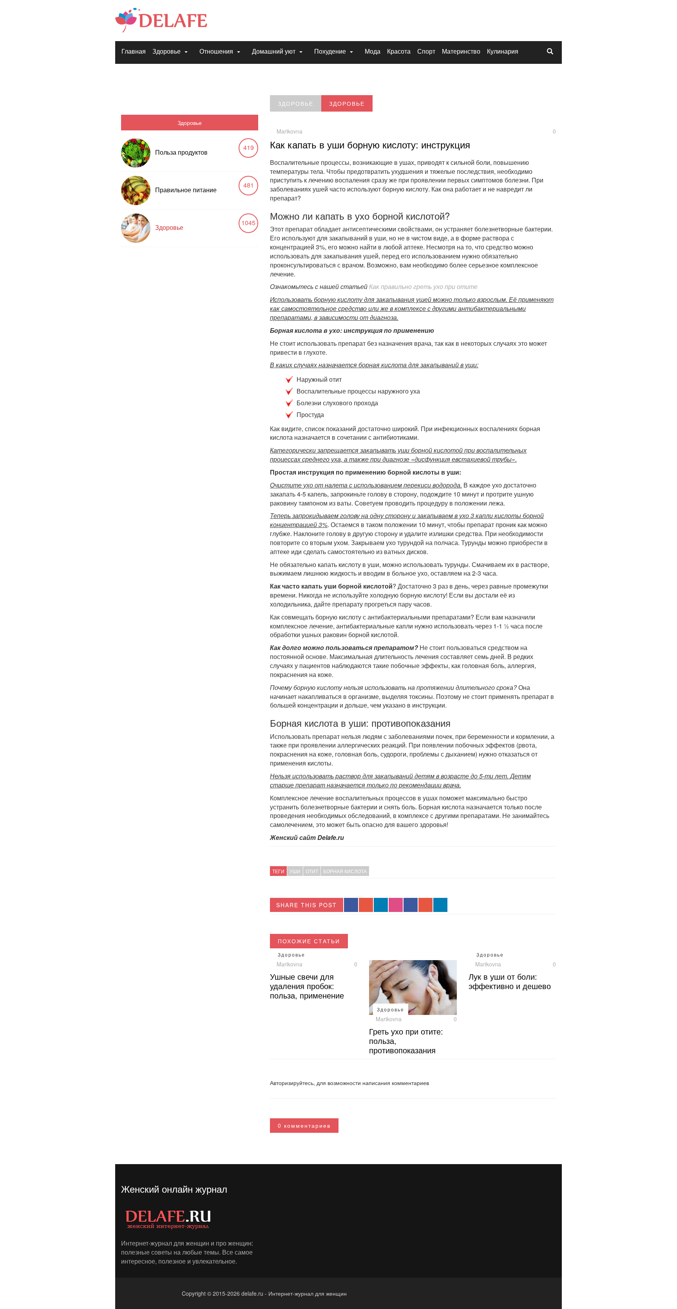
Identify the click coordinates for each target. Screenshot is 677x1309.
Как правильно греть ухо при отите (423, 286)
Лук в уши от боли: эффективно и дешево (510, 981)
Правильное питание (186, 189)
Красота (399, 51)
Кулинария (502, 51)
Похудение (330, 51)
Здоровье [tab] (189, 122)
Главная (133, 51)
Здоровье (166, 51)
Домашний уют (273, 51)
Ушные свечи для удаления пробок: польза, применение (307, 986)
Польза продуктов (181, 152)
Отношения (216, 51)
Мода (372, 51)
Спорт (426, 51)
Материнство (461, 51)
